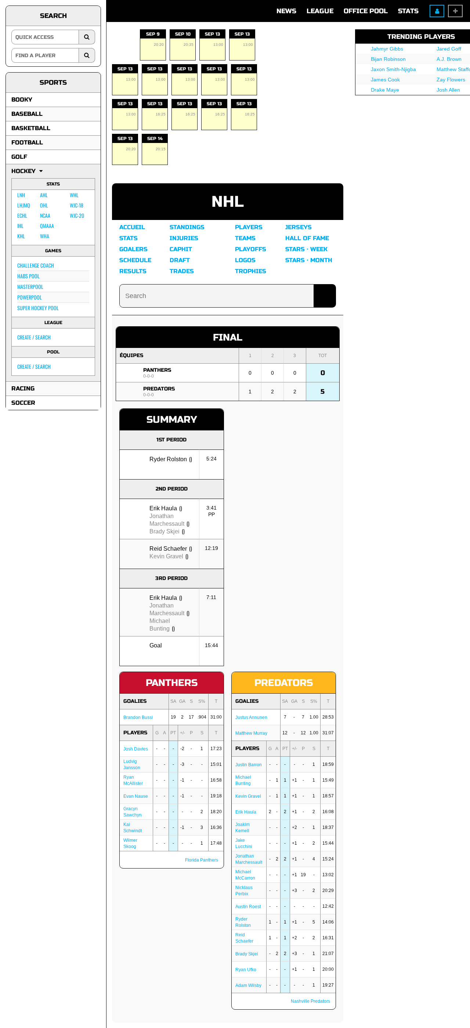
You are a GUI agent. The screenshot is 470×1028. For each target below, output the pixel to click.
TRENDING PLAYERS (421, 37)
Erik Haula (163, 508)
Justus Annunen (251, 717)
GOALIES (135, 701)
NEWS (286, 11)
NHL (228, 201)
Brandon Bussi (138, 717)
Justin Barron (248, 764)
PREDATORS (159, 389)
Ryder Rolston (168, 459)
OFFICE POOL (366, 11)
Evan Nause (135, 796)
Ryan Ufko (245, 969)
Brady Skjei (164, 531)
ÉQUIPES (131, 355)
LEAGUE (320, 11)
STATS (408, 11)
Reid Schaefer (168, 549)
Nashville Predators (310, 1001)
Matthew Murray (251, 733)
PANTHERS (157, 370)
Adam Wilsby (248, 985)
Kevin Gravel (166, 556)
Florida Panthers (201, 860)
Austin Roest (248, 906)
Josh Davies (135, 749)
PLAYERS (135, 733)
